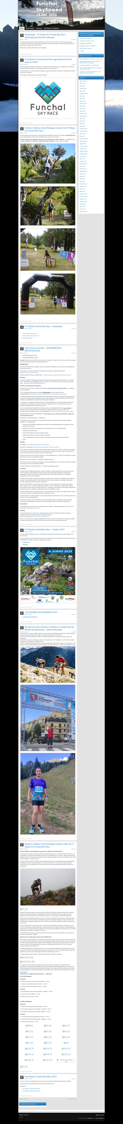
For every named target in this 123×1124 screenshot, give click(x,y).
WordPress (90, 1118)
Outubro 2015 (83, 199)
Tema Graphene (100, 1118)
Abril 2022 (82, 123)
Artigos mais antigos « (24, 1099)
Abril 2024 (82, 98)
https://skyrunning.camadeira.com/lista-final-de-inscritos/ (57, 375)
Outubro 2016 (83, 186)
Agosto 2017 (83, 174)
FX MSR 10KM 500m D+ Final (30, 357)
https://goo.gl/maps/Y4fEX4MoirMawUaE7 (34, 383)
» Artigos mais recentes (72, 1099)
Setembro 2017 (83, 171)
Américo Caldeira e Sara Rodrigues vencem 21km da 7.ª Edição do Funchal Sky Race (49, 845)
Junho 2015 (83, 209)
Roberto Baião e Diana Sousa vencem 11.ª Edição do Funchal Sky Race (90, 62)
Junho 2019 (83, 156)
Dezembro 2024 (84, 93)
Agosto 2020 (83, 143)
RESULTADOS (23, 972)
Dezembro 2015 (84, 196)
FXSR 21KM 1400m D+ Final (30, 355)
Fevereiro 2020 (83, 146)
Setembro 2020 (83, 141)
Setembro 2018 (83, 163)
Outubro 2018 (83, 161)
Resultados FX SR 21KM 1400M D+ (31, 1088)
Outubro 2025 (83, 88)
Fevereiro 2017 (83, 184)
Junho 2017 (83, 179)
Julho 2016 (82, 189)
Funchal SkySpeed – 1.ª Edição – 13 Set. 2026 (91, 59)
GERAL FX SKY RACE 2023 (30, 333)
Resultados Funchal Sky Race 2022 (41, 1076)
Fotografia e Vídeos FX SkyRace (88, 46)
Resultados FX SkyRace (86, 43)
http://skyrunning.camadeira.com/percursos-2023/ (47, 447)
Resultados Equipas (28, 338)
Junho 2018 (83, 166)
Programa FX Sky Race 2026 (87, 41)
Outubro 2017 (83, 169)
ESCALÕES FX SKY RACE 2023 (31, 335)
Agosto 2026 (83, 81)
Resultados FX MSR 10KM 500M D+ (32, 1091)
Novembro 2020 (84, 138)
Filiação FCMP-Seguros (85, 38)
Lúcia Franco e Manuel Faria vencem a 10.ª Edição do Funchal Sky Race (90, 72)
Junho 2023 (83, 106)
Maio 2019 (82, 158)
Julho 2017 (82, 176)
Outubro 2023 (83, 103)
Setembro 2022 (83, 116)
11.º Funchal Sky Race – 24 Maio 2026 (89, 65)
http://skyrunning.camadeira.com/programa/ (38, 444)
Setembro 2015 (83, 201)
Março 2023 (83, 111)
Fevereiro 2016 (83, 194)
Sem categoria (25, 39)
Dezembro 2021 (84, 128)
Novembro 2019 (84, 151)
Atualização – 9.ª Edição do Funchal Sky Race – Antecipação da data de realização (46, 36)
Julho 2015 (82, 206)
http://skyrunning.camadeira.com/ (30, 372)
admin (74, 39)
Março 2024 (83, 101)
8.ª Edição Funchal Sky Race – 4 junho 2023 (44, 529)
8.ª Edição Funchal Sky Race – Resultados (44, 326)
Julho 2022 (82, 118)
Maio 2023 (82, 108)
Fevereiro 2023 (83, 113)
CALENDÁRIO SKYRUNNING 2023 (41, 612)
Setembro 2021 (83, 131)
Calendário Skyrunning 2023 (30, 617)
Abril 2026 (82, 86)
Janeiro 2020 (83, 148)
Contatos (82, 51)
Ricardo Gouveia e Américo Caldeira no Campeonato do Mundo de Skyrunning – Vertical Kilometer (49, 628)
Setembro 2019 (83, 153)
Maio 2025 (82, 91)
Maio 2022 (82, 121)
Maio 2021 (82, 136)
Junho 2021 (83, 133)
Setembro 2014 (83, 211)
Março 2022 (83, 126)
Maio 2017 (82, 181)
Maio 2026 (82, 83)
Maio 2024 (82, 96)
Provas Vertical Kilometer (86, 48)
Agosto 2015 (83, 204)
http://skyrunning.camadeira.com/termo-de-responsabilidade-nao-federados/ (47, 394)
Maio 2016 (82, 191)
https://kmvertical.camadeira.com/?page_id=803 (61, 411)
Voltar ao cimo (100, 1115)
